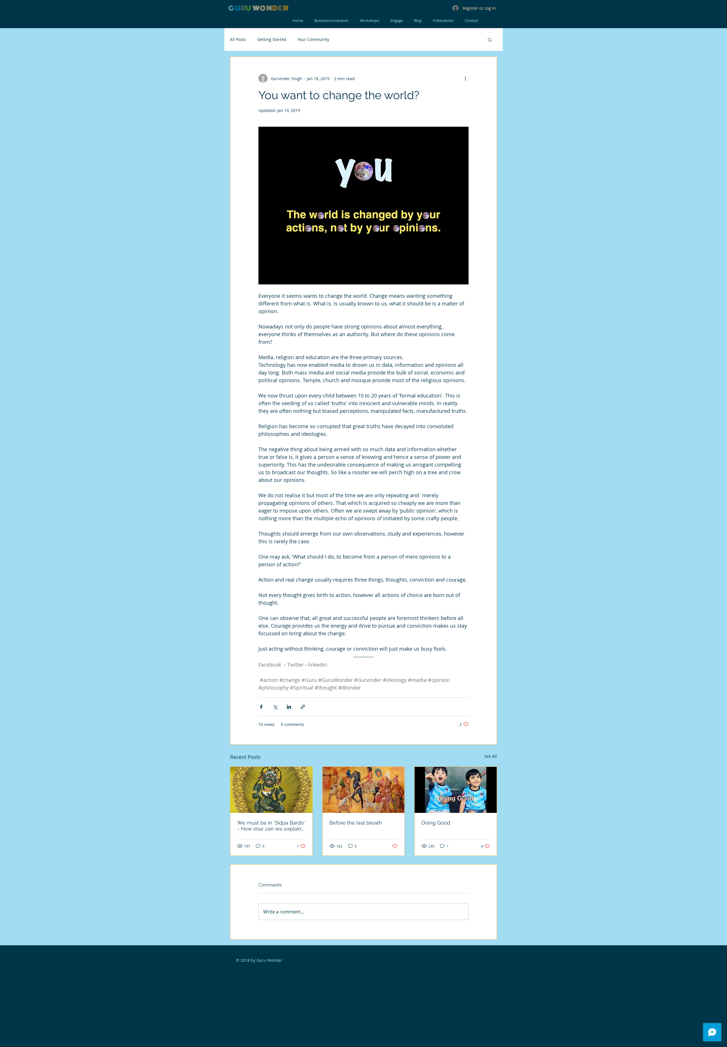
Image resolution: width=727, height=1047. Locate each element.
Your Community (313, 39)
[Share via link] (303, 706)
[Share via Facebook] (261, 706)
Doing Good (435, 823)
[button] (489, 39)
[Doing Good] (456, 790)
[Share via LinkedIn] (289, 706)
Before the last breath (355, 823)
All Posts (238, 39)
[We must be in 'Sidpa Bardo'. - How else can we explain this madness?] (271, 790)
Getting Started (271, 39)
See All (490, 756)
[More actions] (465, 78)
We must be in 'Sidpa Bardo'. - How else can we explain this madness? (271, 826)
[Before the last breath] (364, 790)
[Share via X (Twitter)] (275, 706)
